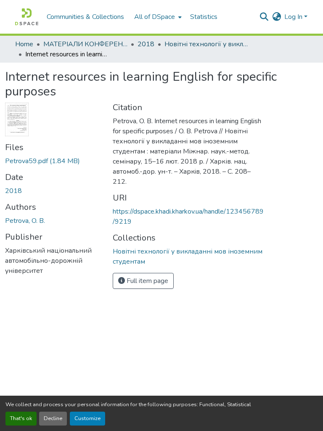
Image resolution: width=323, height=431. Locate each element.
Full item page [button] (146, 281)
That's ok (21, 418)
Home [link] (24, 44)
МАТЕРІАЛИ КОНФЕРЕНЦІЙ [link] (85, 44)
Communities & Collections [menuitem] (85, 16)
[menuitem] (157, 17)
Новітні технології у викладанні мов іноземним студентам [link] (206, 44)
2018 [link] (146, 44)
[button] (26, 16)
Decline (53, 418)
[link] (54, 161)
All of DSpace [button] (154, 16)
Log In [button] (294, 16)
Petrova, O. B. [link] (25, 220)
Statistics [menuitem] (203, 16)
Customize (87, 418)
